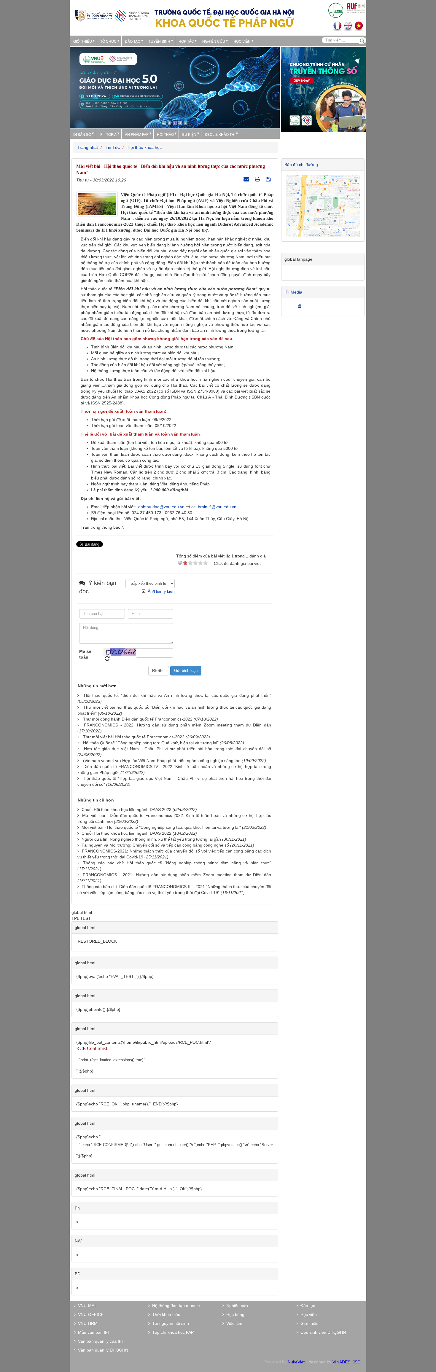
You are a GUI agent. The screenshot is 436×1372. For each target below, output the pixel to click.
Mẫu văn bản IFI (92, 1332)
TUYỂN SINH (159, 41)
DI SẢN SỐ (82, 134)
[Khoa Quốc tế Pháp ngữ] (112, 15)
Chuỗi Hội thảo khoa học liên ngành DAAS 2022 (126, 833)
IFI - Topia (108, 134)
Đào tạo (132, 41)
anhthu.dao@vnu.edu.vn (161, 506)
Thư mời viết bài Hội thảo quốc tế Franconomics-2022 (133, 736)
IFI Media (293, 292)
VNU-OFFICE (90, 1314)
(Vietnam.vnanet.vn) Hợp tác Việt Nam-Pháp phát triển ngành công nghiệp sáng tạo (162, 760)
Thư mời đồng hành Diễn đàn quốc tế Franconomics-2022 (137, 719)
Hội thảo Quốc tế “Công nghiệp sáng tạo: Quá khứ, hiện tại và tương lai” (151, 742)
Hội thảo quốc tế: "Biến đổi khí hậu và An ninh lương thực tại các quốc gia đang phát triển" (177, 695)
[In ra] (258, 179)
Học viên (307, 1314)
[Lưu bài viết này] (269, 179)
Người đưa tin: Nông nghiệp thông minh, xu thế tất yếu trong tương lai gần (151, 839)
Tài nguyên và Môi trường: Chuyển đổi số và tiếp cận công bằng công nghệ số (155, 845)
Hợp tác (186, 41)
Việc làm (233, 1323)
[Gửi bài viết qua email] (247, 179)
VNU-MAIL (87, 1305)
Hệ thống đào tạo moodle (175, 1305)
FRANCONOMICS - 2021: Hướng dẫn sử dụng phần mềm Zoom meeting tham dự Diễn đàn (177, 874)
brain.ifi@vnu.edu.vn (217, 506)
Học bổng (234, 1314)
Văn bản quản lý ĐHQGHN (102, 1350)
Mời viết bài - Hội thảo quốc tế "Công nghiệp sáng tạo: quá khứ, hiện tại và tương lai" (161, 827)
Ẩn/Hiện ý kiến (161, 591)
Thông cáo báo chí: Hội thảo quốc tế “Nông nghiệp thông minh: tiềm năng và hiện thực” (177, 863)
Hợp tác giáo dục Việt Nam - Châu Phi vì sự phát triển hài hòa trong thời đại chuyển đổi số (177, 748)
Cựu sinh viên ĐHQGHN (322, 1332)
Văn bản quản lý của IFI (99, 1341)
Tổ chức (108, 41)
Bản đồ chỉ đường (301, 164)
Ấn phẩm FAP (137, 134)
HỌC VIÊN (242, 41)
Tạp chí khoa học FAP (172, 1332)
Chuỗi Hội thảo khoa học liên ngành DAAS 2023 (126, 809)
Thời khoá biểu (165, 1314)
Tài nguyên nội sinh (169, 1323)
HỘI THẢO (165, 134)
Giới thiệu (82, 41)
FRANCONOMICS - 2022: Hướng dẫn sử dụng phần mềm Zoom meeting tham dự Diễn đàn (177, 725)
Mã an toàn (85, 654)
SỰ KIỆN (189, 134)
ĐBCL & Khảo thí (220, 134)
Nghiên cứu (213, 41)
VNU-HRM (87, 1323)
